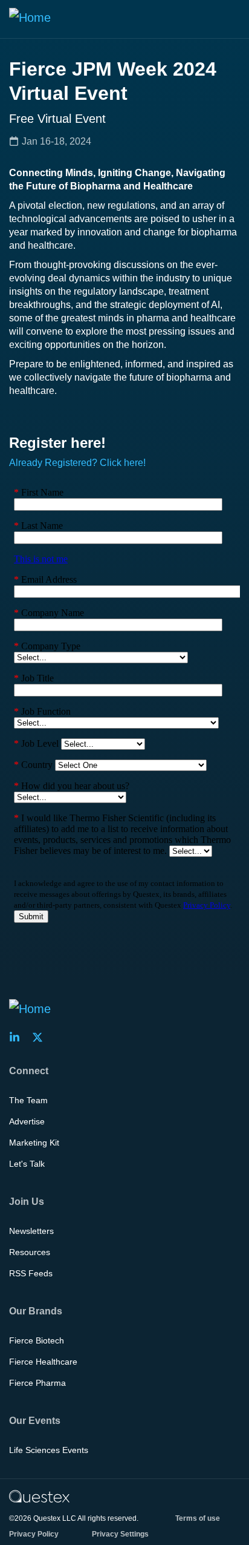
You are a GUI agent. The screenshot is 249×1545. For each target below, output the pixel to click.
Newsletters (31, 1231)
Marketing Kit (34, 1142)
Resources (29, 1252)
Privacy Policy (34, 1534)
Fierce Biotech (36, 1340)
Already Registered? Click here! (77, 463)
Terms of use (197, 1518)
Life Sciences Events (48, 1450)
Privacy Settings (120, 1534)
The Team (28, 1100)
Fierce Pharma (37, 1383)
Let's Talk (27, 1164)
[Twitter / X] (41, 1037)
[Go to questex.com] (39, 1496)
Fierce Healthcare (43, 1361)
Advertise (27, 1121)
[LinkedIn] (18, 1037)
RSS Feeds (31, 1273)
